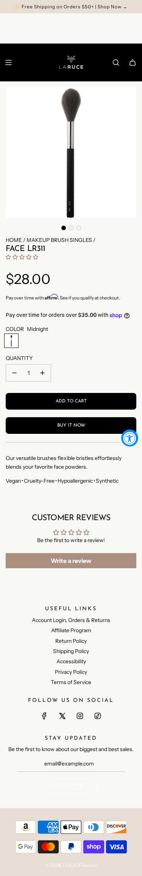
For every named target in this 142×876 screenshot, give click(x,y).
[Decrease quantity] (14, 373)
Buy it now (71, 425)
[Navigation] (8, 62)
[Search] (116, 62)
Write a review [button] (71, 560)
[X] (62, 716)
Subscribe (71, 785)
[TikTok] (97, 716)
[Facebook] (44, 716)
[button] (63, 228)
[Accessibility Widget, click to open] (129, 438)
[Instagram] (80, 716)
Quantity (19, 358)
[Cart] (132, 62)
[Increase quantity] (42, 373)
